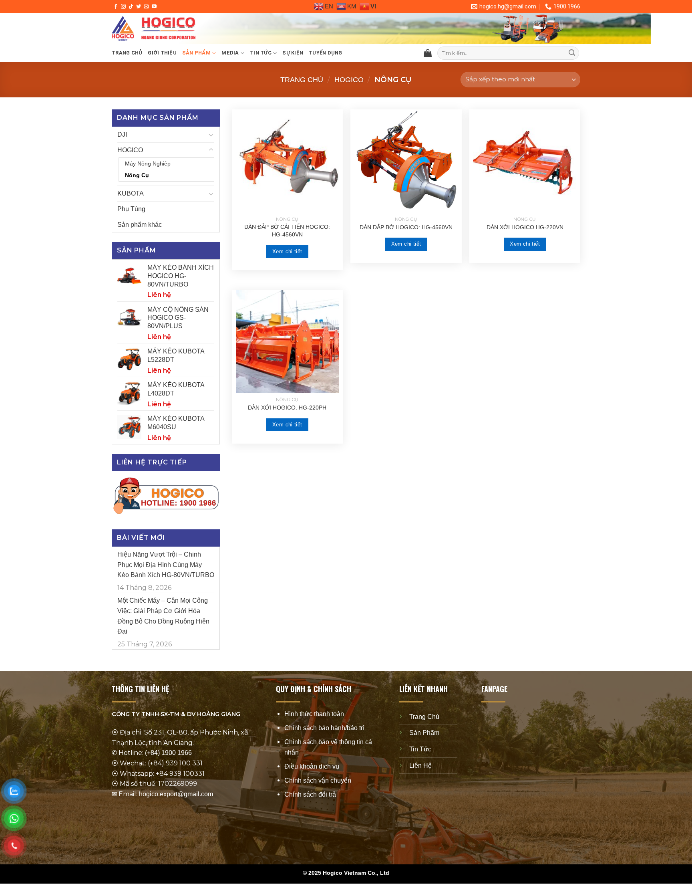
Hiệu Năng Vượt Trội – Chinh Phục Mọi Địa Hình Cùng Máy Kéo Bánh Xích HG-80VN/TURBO (165, 564)
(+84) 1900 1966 (168, 753)
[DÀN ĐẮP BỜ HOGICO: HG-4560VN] (405, 160)
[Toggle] (211, 134)
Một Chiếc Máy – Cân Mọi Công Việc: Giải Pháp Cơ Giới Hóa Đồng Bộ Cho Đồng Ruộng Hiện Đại (163, 616)
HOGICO (349, 79)
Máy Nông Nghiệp (148, 163)
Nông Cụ (137, 175)
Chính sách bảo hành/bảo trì (324, 728)
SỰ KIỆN (292, 53)
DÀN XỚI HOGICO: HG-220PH (287, 407)
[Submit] (572, 53)
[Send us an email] (146, 7)
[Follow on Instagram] (123, 7)
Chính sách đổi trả (310, 794)
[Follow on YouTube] (154, 7)
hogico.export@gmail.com (176, 794)
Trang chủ (127, 53)
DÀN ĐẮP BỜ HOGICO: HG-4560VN (406, 227)
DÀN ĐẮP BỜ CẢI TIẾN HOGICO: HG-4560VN (287, 231)
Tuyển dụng (325, 53)
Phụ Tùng (131, 209)
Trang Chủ (424, 716)
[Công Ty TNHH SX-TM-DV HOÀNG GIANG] (232, 28)
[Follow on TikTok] (131, 7)
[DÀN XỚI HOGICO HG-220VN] (524, 160)
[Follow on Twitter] (138, 7)
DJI (122, 134)
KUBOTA (130, 193)
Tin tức (261, 53)
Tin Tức (420, 749)
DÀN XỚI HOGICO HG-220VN (525, 227)
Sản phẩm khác (139, 224)
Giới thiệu (162, 53)
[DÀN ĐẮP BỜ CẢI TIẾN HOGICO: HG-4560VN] (287, 160)
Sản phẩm (196, 53)
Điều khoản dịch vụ (311, 766)
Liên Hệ (420, 765)
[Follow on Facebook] (115, 7)
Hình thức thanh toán (314, 713)
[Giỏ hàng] (428, 53)
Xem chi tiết (287, 251)
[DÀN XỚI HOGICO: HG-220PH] (287, 341)
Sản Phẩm (424, 733)
